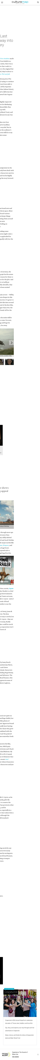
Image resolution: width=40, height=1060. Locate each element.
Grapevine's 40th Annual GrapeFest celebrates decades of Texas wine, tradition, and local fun (19, 1021)
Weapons (6, 545)
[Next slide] (11, 342)
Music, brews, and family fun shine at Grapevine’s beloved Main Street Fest (19, 1036)
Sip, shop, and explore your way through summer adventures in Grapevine (19, 1029)
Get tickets (15, 1057)
